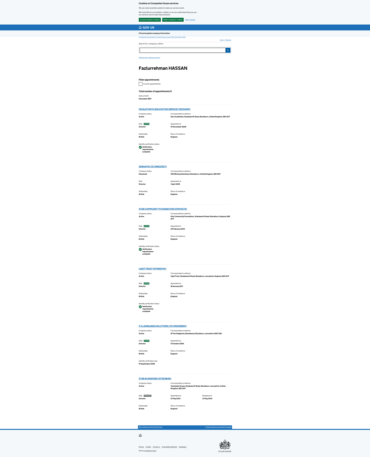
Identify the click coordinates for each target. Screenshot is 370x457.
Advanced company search (149, 57)
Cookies (148, 447)
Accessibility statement (169, 447)
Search (228, 50)
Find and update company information (154, 33)
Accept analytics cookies (150, 20)
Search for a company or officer (151, 44)
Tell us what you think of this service (150, 427)
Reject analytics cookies (172, 20)
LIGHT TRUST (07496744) (152, 268)
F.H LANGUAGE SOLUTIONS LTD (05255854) (163, 326)
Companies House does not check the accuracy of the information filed (162, 37)
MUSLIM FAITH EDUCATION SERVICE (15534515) (164, 109)
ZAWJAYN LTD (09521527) (153, 166)
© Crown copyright (224, 451)
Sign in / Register (225, 40)
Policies (141, 447)
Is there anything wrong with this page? (218, 427)
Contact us (156, 447)
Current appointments (152, 84)
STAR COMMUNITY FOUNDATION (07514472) (163, 209)
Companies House (150, 451)
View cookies (190, 20)
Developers (182, 447)
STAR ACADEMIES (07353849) (155, 378)
